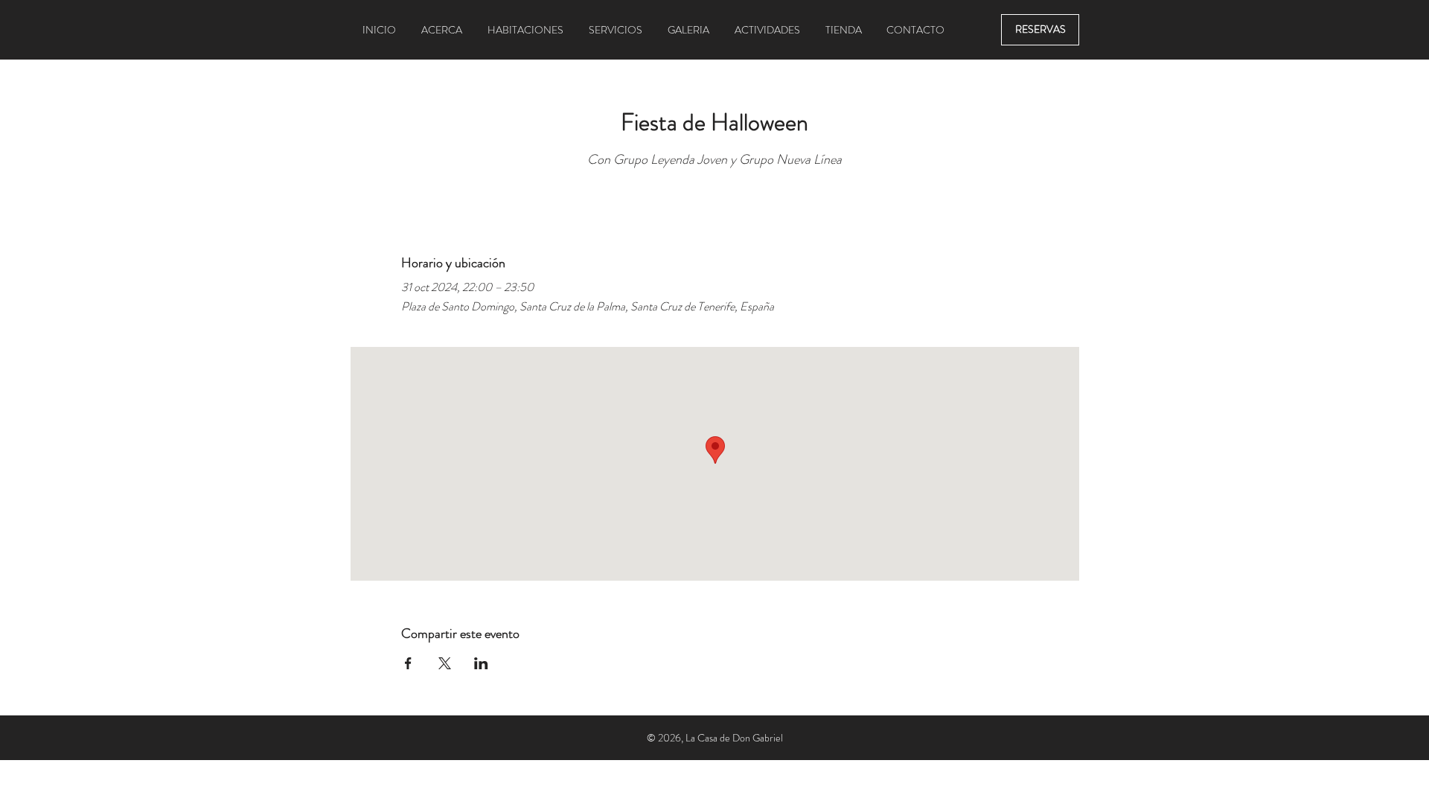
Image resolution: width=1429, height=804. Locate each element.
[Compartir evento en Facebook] (408, 663)
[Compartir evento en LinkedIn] (481, 663)
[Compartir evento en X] (445, 663)
